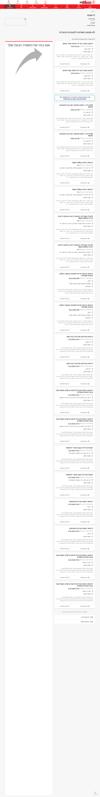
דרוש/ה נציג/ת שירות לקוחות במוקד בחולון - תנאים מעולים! (76, 275)
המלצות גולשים (33, 7)
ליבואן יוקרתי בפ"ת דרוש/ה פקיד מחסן (78, 44)
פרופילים (36, 3)
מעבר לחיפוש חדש (87, 617)
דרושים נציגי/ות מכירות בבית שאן (80, 337)
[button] (95, 792)
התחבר (8, 3)
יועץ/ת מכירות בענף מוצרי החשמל (79, 448)
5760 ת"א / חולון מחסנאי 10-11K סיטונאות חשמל (76, 106)
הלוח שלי (78, 7)
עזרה (21, 7)
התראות (67, 7)
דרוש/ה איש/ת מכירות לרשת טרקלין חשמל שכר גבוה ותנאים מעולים (74, 391)
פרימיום (18, 3)
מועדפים (56, 7)
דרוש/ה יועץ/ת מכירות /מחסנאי (81, 502)
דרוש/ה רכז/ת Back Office (82, 163)
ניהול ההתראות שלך (87, 622)
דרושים (45, 3)
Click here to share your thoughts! (74, 99)
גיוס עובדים (10, 7)
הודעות (27, 3)
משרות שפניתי (44, 7)
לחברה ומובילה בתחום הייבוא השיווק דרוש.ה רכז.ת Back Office (75, 217)
